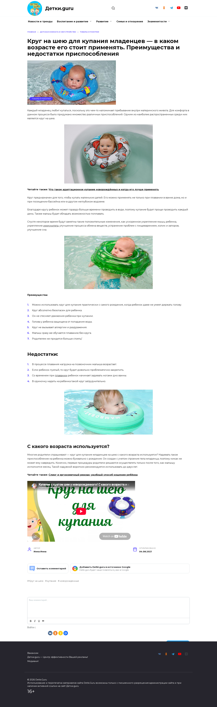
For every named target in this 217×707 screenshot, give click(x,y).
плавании (61, 375)
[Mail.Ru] (65, 633)
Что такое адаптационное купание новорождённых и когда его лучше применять (104, 189)
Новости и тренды (40, 21)
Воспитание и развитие (72, 21)
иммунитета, (51, 225)
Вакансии (32, 653)
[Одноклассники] (55, 633)
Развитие (102, 21)
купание (51, 581)
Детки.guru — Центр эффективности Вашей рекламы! (57, 657)
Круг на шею (36, 581)
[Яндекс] (60, 633)
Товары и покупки (41, 99)
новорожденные (69, 581)
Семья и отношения (129, 21)
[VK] (50, 633)
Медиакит (33, 661)
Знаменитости (157, 21)
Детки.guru (59, 8)
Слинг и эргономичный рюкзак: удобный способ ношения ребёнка (93, 474)
